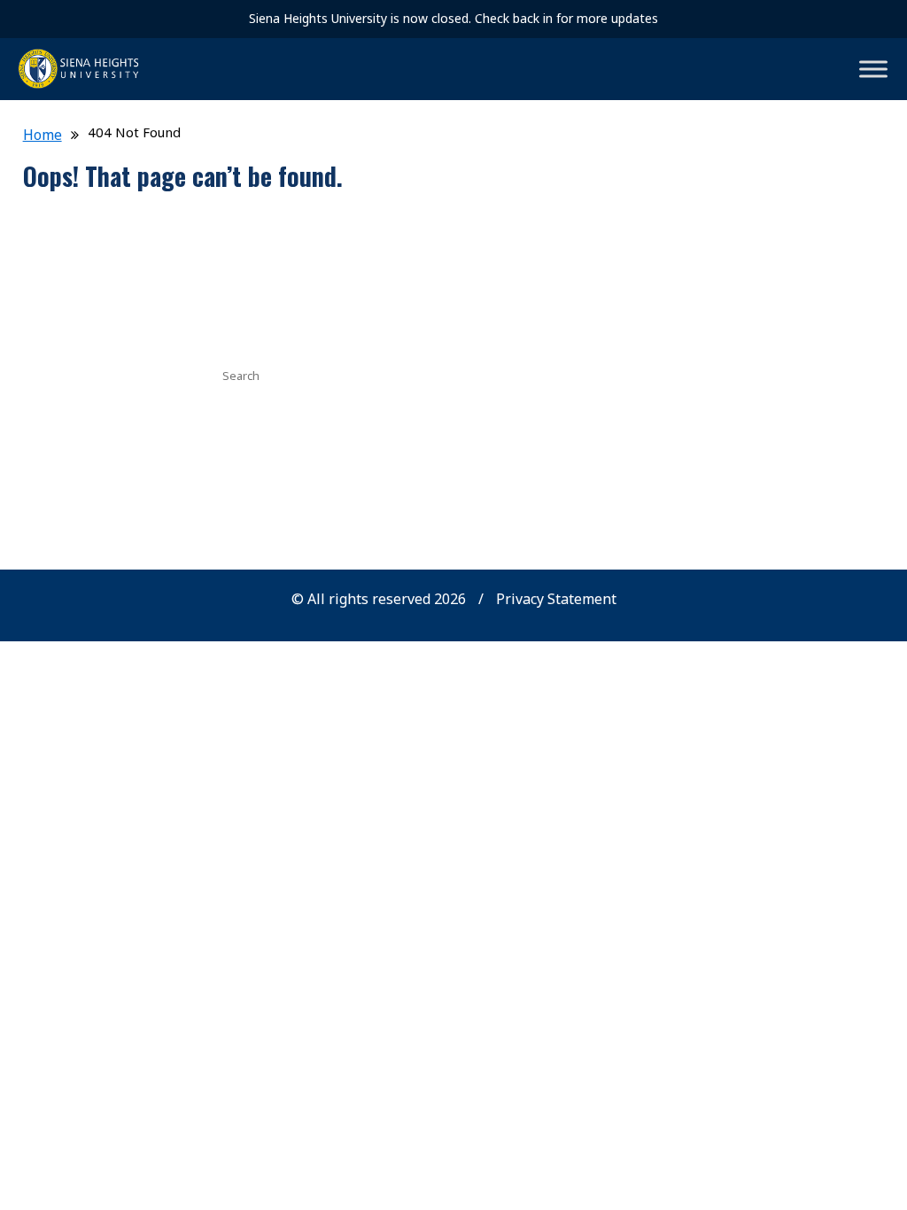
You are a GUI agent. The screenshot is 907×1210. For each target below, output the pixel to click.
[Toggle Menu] (873, 68)
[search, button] (631, 374)
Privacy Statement (556, 599)
